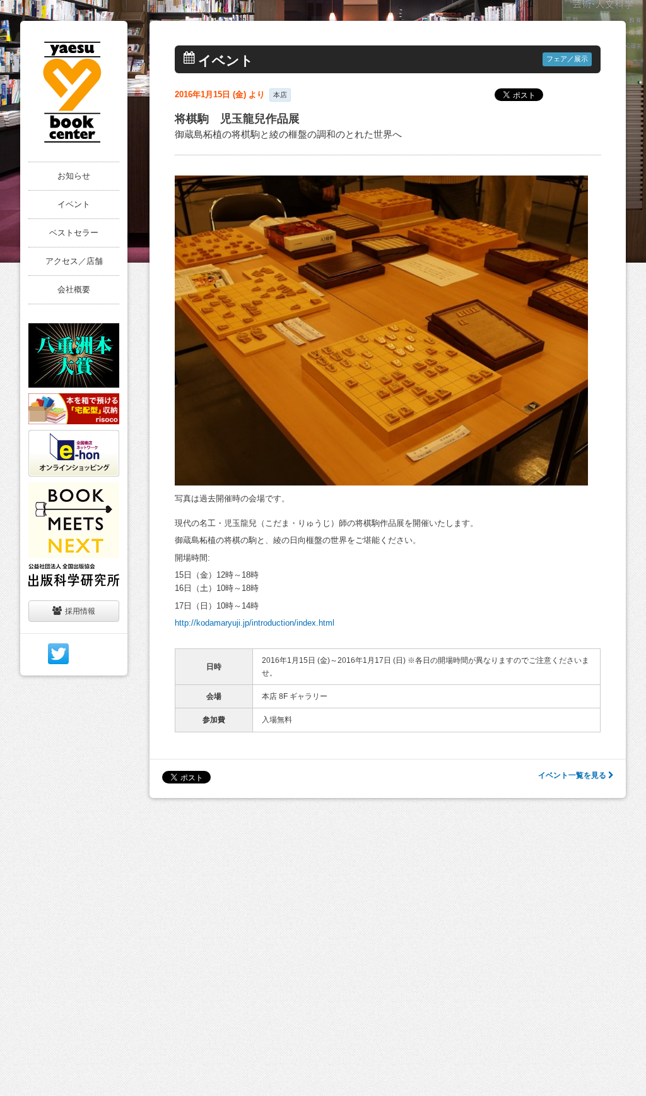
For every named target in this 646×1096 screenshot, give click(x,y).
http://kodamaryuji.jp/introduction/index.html (254, 623)
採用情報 (80, 611)
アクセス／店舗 (74, 261)
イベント (73, 204)
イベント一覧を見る (573, 775)
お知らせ (73, 176)
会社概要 (73, 289)
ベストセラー (73, 232)
